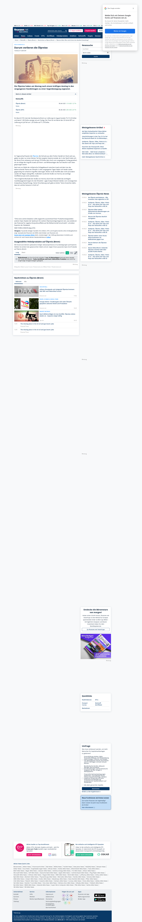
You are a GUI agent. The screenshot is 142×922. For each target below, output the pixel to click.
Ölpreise (35, 156)
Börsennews (17, 867)
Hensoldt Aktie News (20, 875)
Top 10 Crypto (50, 25)
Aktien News (27, 867)
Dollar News (17, 869)
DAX (15, 25)
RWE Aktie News (61, 875)
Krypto (90, 36)
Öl (94, 25)
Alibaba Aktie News (82, 883)
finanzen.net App (83, 894)
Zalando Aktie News (43, 885)
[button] (75, 30)
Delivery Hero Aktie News (66, 883)
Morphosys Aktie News (59, 879)
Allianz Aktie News (89, 871)
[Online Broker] (21, 32)
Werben (32, 897)
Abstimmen (95, 789)
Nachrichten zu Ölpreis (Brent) (46, 40)
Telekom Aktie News (96, 883)
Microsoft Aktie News (20, 873)
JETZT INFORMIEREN (34, 855)
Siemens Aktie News (60, 881)
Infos (48, 237)
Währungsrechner (84, 897)
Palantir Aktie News (31, 881)
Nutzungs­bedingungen (53, 901)
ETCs (96, 700)
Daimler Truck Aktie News (33, 883)
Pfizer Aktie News (91, 879)
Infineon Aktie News (34, 875)
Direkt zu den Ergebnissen (91, 792)
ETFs (43, 36)
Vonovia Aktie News (93, 877)
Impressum (49, 894)
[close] (133, 8)
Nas (63, 25)
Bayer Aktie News (31, 871)
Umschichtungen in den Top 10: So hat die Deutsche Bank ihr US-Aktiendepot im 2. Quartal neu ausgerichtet (95, 137)
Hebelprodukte (62, 36)
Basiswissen (86, 708)
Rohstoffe (82, 36)
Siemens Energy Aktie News (61, 871)
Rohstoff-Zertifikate (98, 704)
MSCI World (37, 25)
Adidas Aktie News (101, 881)
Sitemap (16, 901)
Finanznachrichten (38, 867)
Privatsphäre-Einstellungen (50, 904)
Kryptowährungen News (39, 869)
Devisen (98, 36)
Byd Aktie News (18, 877)
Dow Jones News (78, 867)
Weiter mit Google (120, 31)
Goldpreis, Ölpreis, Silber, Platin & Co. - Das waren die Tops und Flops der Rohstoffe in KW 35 (95, 142)
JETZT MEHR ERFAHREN (84, 855)
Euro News (26, 869)
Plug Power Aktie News (97, 873)
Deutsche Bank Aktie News (48, 873)
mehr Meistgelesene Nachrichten (93, 157)
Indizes (30, 36)
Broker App (81, 899)
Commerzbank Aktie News (79, 873)
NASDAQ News (90, 867)
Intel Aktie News (19, 881)
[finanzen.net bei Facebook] (67, 895)
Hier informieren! (88, 807)
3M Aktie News (18, 887)
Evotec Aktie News (45, 879)
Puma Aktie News (88, 881)
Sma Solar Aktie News (50, 883)
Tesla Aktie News (93, 869)
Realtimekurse (86, 700)
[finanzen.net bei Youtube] (71, 895)
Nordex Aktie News (79, 877)
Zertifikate (50, 36)
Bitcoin (73, 25)
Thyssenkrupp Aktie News (48, 877)
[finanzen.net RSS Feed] (69, 902)
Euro (84, 25)
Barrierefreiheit (51, 907)
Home (16, 40)
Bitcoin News (52, 869)
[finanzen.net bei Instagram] (63, 895)
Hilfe (31, 894)
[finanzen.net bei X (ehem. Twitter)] (63, 899)
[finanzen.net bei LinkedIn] (67, 899)
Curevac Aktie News (74, 881)
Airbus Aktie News (101, 875)
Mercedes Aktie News (65, 877)
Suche (96, 56)
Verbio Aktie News (92, 885)
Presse (16, 899)
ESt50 (25, 25)
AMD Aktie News (19, 879)
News (23, 36)
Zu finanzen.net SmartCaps (96, 629)
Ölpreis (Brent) (32, 40)
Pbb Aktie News (80, 885)
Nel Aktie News (18, 883)
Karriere (16, 897)
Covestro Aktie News (46, 881)
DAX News (49, 867)
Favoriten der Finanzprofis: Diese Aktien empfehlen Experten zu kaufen (94, 147)
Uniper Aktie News (32, 879)
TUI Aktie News (77, 871)
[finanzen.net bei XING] (71, 899)
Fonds (37, 36)
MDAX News (58, 867)
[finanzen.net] (21, 30)
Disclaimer (49, 899)
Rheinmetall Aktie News (79, 869)
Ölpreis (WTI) (20, 110)
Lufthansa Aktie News (87, 875)
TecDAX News (67, 867)
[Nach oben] (107, 920)
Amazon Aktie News (44, 871)
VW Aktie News (29, 887)
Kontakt (16, 894)
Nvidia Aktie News (64, 869)
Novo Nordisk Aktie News (76, 879)
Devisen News (101, 867)
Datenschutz (50, 897)
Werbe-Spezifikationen (37, 899)
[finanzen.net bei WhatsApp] (65, 902)
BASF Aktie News (19, 871)
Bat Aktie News (18, 885)
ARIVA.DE (60, 920)
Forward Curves (84, 704)
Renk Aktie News (73, 875)
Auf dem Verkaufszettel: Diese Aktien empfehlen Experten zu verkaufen (94, 132)
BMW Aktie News (30, 885)
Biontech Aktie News (31, 877)
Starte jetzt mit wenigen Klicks (24, 235)
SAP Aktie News (34, 873)
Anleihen (73, 36)
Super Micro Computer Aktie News (62, 885)
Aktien (16, 36)
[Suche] (66, 30)
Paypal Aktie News (48, 875)
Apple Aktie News (64, 873)
